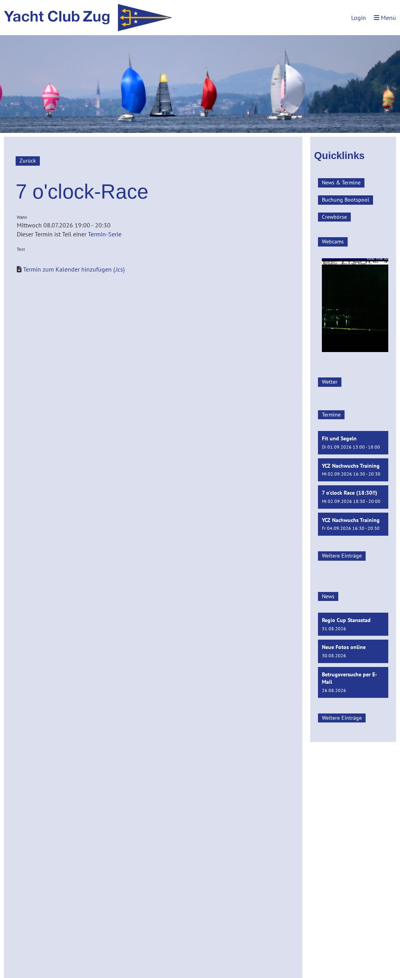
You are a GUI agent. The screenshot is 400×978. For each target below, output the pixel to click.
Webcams (333, 241)
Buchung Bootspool (345, 199)
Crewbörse (334, 216)
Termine (331, 414)
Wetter (330, 381)
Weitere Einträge (342, 555)
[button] (353, 442)
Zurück (28, 160)
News (328, 596)
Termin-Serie (104, 234)
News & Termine (341, 182)
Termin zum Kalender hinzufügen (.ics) (74, 269)
